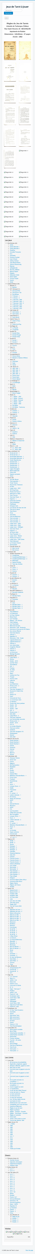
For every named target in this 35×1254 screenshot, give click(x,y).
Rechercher (8, 13)
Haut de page (29, 1250)
